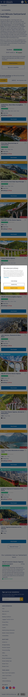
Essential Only (14, 284)
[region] (14, 278)
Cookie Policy (6, 277)
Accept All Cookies (14, 287)
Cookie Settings (14, 280)
